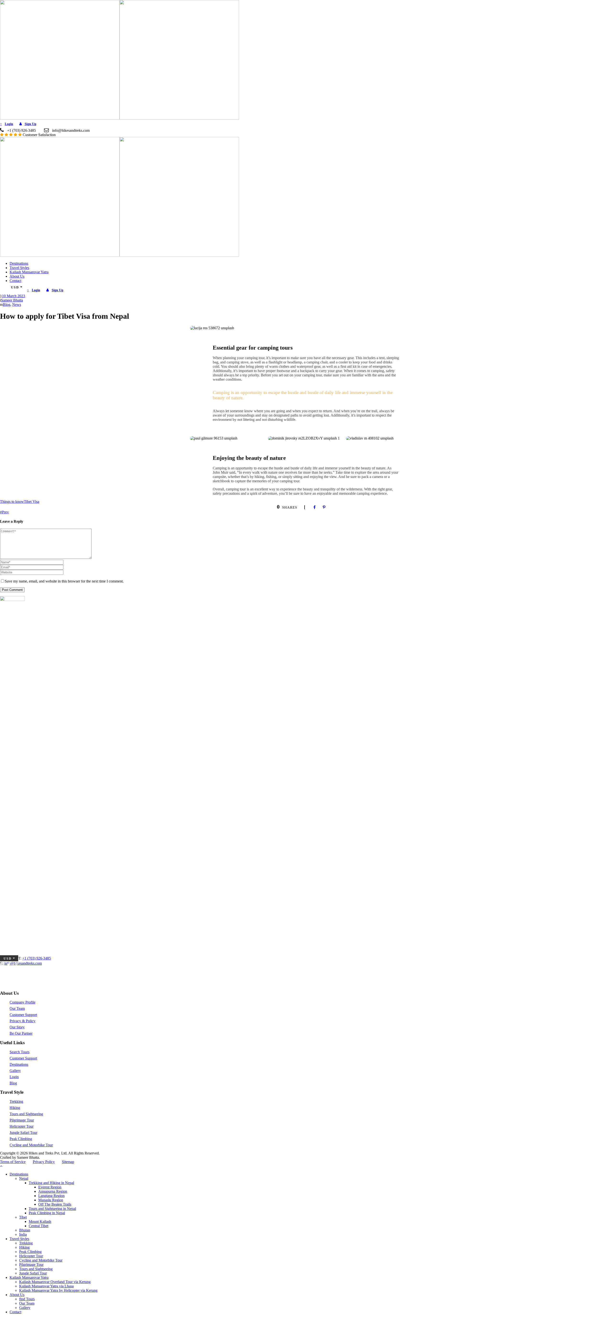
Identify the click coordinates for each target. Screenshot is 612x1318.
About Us (17, 276)
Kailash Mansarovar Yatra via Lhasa (46, 1286)
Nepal (23, 1178)
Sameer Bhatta (12, 300)
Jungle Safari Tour (23, 1133)
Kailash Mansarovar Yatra (29, 272)
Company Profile (22, 1002)
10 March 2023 (13, 296)
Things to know (12, 502)
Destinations (19, 263)
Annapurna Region (52, 1191)
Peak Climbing (21, 1139)
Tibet (23, 1217)
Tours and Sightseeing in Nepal (52, 1209)
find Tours (27, 1299)
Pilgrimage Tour (22, 1120)
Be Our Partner (21, 1033)
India (23, 1234)
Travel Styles (19, 268)
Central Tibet (38, 1226)
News (16, 304)
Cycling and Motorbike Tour (31, 1145)
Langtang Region (51, 1196)
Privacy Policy (44, 1162)
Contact (15, 281)
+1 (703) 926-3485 (36, 958)
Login (14, 1077)
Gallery (15, 1071)
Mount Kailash (40, 1221)
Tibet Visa (31, 502)
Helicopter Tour (21, 1126)
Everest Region (49, 1187)
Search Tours (19, 1052)
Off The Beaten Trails (54, 1204)
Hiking (15, 1108)
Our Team (17, 1008)
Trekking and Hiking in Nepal (51, 1183)
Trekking (16, 1101)
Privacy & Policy (22, 1021)
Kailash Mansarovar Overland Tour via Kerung (55, 1282)
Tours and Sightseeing (26, 1114)
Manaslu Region (50, 1200)
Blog (6, 304)
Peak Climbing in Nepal (47, 1213)
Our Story (17, 1027)
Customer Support (23, 1015)
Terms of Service (13, 1162)
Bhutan (24, 1230)
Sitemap (68, 1162)
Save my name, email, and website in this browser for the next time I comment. (64, 581)
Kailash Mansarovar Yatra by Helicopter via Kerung (58, 1290)
